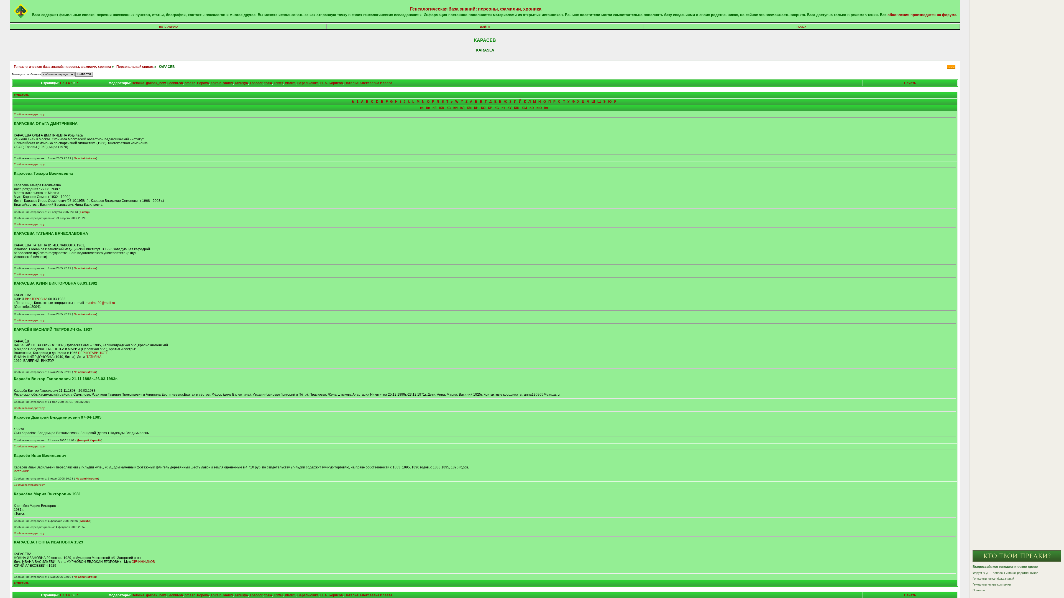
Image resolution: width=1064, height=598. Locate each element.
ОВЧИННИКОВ (143, 562)
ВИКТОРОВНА (36, 299)
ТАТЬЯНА (93, 357)
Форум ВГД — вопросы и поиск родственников (1005, 572)
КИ (455, 108)
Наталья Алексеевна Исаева (368, 83)
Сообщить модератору (29, 114)
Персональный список (135, 67)
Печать (910, 83)
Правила (979, 590)
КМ (469, 108)
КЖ (441, 108)
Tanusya (241, 83)
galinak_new (156, 83)
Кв (428, 108)
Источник (21, 471)
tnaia (268, 83)
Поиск (801, 26)
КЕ (435, 108)
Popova (203, 83)
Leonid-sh (175, 83)
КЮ (539, 108)
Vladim (290, 83)
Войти (485, 26)
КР (490, 108)
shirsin (216, 83)
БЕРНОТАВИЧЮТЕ (93, 353)
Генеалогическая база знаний (993, 578)
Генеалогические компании (992, 584)
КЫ (524, 108)
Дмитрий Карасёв (89, 440)
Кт (503, 108)
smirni (228, 83)
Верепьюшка (308, 83)
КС (497, 108)
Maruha (85, 520)
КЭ (532, 108)
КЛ (462, 108)
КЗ (449, 108)
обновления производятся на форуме (921, 15)
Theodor (256, 83)
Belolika (138, 83)
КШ (516, 108)
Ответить (21, 95)
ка (422, 108)
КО (483, 108)
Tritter (278, 83)
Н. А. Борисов (331, 83)
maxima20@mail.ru (100, 303)
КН (476, 108)
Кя (546, 108)
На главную (168, 26)
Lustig (84, 211)
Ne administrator (85, 158)
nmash (190, 83)
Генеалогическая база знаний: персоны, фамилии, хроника (475, 9)
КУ (509, 108)
